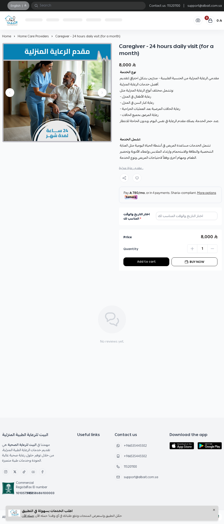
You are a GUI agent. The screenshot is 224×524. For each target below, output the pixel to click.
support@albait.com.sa (204, 5)
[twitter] (14, 471)
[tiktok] (24, 471)
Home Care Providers (33, 36)
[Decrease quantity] (212, 249)
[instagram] (5, 471)
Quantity (130, 249)
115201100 (173, 6)
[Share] (124, 178)
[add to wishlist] (137, 178)
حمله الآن (28, 516)
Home (6, 36)
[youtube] (33, 471)
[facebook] (42, 471)
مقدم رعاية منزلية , (131, 168)
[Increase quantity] (192, 249)
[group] (57, 92)
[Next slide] (102, 92)
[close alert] (214, 510)
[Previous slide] (9, 92)
